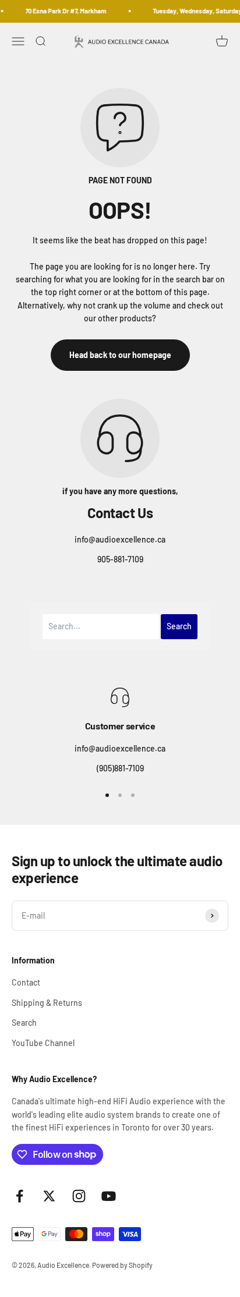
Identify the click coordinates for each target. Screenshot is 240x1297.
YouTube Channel (43, 1043)
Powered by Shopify (122, 1265)
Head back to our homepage (120, 355)
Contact (26, 982)
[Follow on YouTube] (109, 1196)
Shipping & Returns (47, 1003)
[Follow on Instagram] (79, 1196)
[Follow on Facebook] (19, 1196)
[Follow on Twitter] (49, 1196)
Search (24, 1022)
